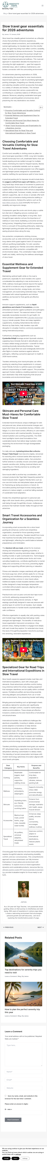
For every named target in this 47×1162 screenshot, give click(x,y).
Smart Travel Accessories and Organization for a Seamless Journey (23, 127)
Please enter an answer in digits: (16, 1104)
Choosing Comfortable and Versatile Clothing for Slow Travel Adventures (22, 112)
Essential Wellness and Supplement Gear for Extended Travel (22, 116)
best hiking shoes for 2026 (12, 203)
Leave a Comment (11, 976)
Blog (5, 13)
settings (18, 1154)
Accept (6, 1158)
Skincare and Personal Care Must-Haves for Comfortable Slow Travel (22, 122)
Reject (15, 1158)
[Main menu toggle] (42, 5)
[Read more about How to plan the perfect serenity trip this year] (23, 994)
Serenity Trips (7, 9)
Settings (25, 1158)
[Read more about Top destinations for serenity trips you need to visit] (23, 954)
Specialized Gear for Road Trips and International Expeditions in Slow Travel (20, 132)
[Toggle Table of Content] (39, 107)
